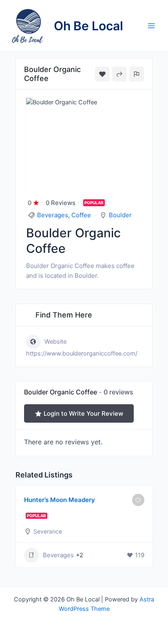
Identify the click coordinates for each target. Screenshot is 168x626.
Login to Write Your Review (83, 413)
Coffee (81, 215)
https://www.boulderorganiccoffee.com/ (81, 353)
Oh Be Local (88, 25)
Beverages (52, 215)
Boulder (120, 215)
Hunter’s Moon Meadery (59, 500)
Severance (47, 531)
